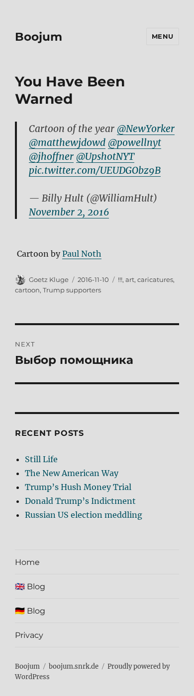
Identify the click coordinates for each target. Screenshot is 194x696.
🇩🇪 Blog (30, 611)
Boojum (38, 37)
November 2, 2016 (69, 212)
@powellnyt (134, 142)
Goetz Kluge (49, 279)
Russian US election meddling (83, 515)
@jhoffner (51, 156)
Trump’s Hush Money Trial (78, 487)
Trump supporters (72, 290)
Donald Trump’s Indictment (80, 501)
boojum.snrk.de (73, 666)
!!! (120, 279)
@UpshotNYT (105, 156)
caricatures (155, 279)
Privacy (29, 635)
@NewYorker (146, 129)
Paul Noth (81, 254)
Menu (163, 36)
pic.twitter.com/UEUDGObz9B (95, 170)
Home (27, 562)
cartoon (27, 290)
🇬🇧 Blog (30, 586)
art (129, 279)
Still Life (41, 459)
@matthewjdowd (67, 142)
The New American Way (71, 473)
